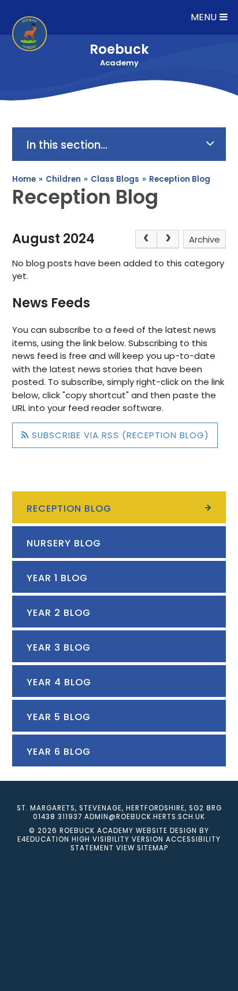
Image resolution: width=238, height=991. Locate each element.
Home (24, 179)
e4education (43, 839)
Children (63, 179)
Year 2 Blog (59, 612)
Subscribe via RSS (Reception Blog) (119, 435)
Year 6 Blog (59, 751)
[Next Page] (168, 239)
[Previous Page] (146, 239)
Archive (204, 239)
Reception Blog (179, 179)
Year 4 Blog (59, 682)
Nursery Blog (64, 543)
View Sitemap (142, 848)
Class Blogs (115, 179)
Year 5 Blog (59, 717)
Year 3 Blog (59, 647)
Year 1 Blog (57, 578)
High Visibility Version (117, 839)
